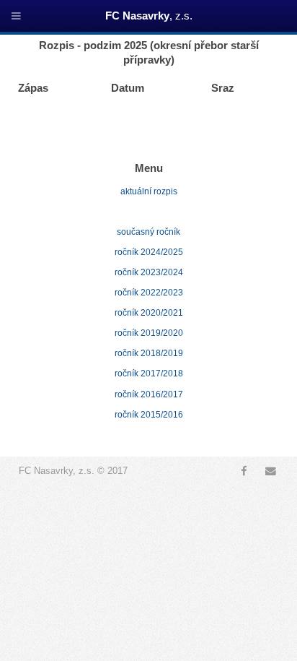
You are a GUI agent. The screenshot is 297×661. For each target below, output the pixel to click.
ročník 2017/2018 (149, 373)
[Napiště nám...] (270, 471)
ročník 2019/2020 (149, 333)
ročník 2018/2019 (149, 353)
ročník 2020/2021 (149, 313)
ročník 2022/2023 (149, 293)
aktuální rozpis (148, 191)
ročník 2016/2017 (149, 394)
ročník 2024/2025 (149, 252)
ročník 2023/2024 (149, 272)
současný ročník (148, 232)
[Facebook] (244, 471)
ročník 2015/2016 (149, 415)
